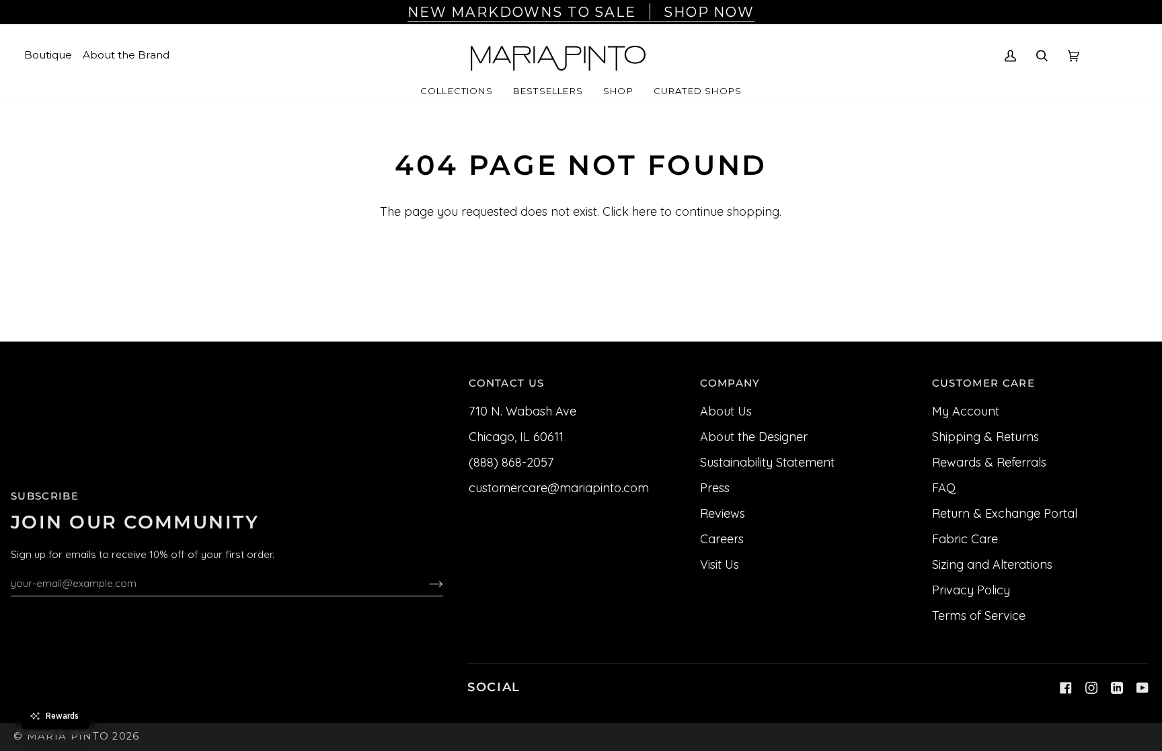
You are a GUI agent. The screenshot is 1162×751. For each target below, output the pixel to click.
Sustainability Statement (767, 462)
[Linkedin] (1117, 688)
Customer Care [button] (983, 383)
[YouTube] (1142, 688)
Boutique (48, 54)
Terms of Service (978, 615)
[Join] (425, 583)
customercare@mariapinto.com (559, 488)
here (644, 211)
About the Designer (754, 436)
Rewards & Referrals (989, 462)
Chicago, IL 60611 (516, 436)
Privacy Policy (971, 590)
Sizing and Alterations (992, 564)
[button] (456, 91)
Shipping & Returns (985, 436)
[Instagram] (1091, 688)
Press (715, 488)
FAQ (944, 488)
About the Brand (126, 54)
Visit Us (719, 564)
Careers (722, 539)
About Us (726, 411)
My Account (965, 411)
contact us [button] (506, 383)
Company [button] (730, 383)
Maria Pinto (68, 736)
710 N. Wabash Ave (522, 411)
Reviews (722, 513)
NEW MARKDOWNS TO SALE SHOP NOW (581, 11)
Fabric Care (965, 539)
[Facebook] (1066, 688)
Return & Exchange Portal (1004, 513)
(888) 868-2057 (511, 462)
